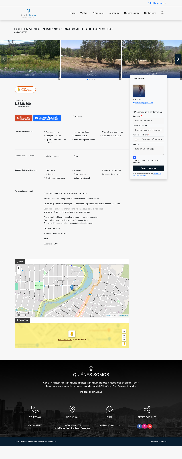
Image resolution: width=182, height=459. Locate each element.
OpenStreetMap (123, 315)
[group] (30, 59)
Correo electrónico (140, 126)
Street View (26, 90)
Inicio (73, 13)
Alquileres (98, 13)
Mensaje (136, 144)
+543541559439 (35, 425)
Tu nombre (137, 116)
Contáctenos (150, 13)
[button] (87, 79)
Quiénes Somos (131, 13)
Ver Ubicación (65, 339)
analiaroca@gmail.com (144, 103)
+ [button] (18, 268)
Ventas (83, 13)
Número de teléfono (141, 135)
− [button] (18, 272)
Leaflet (108, 315)
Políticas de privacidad (91, 392)
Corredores (114, 13)
